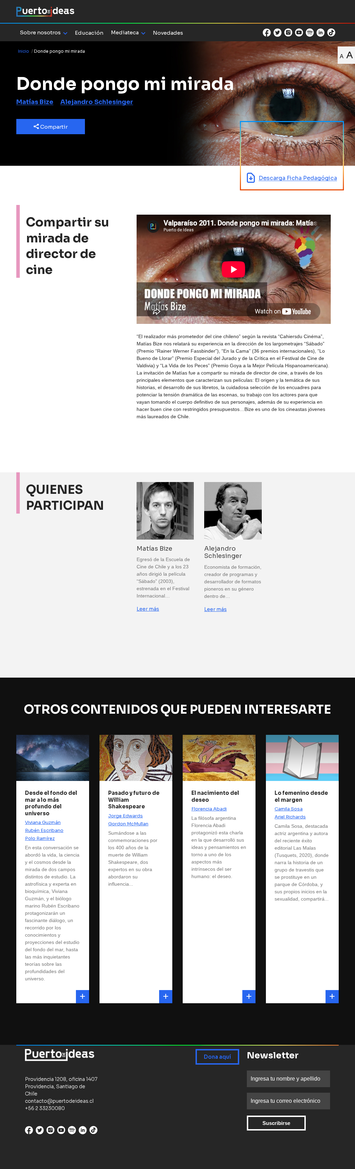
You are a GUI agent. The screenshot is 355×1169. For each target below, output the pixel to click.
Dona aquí (217, 1057)
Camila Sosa (289, 809)
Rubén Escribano (44, 830)
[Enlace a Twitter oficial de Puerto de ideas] (278, 32)
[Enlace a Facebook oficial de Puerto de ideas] (267, 32)
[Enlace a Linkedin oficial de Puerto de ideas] (320, 32)
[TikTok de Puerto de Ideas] (331, 32)
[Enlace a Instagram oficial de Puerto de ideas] (288, 32)
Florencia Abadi (209, 809)
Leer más (148, 609)
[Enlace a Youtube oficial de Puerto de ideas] (299, 32)
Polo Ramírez (40, 838)
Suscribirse (276, 1123)
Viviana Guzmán (43, 822)
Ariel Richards (290, 817)
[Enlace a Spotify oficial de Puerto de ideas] (310, 32)
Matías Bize (34, 102)
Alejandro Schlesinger (96, 102)
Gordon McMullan (128, 824)
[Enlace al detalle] (82, 996)
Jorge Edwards (125, 816)
